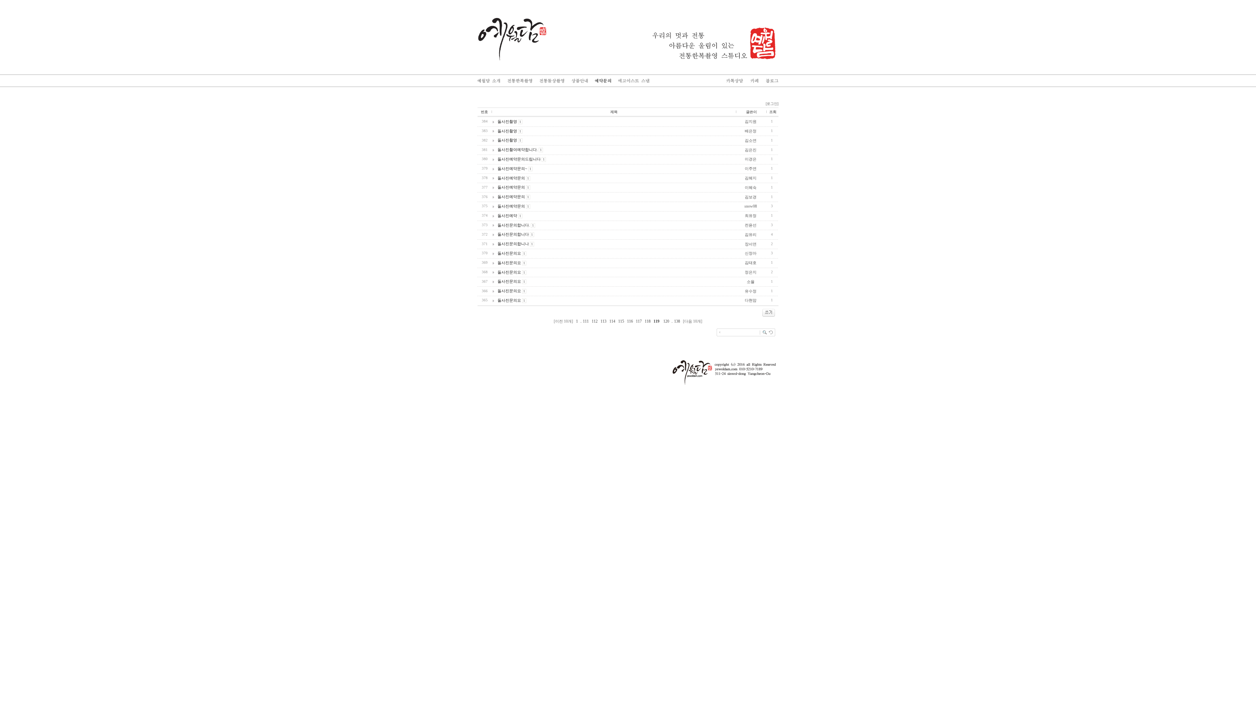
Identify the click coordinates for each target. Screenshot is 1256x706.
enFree (774, 343)
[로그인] (772, 104)
